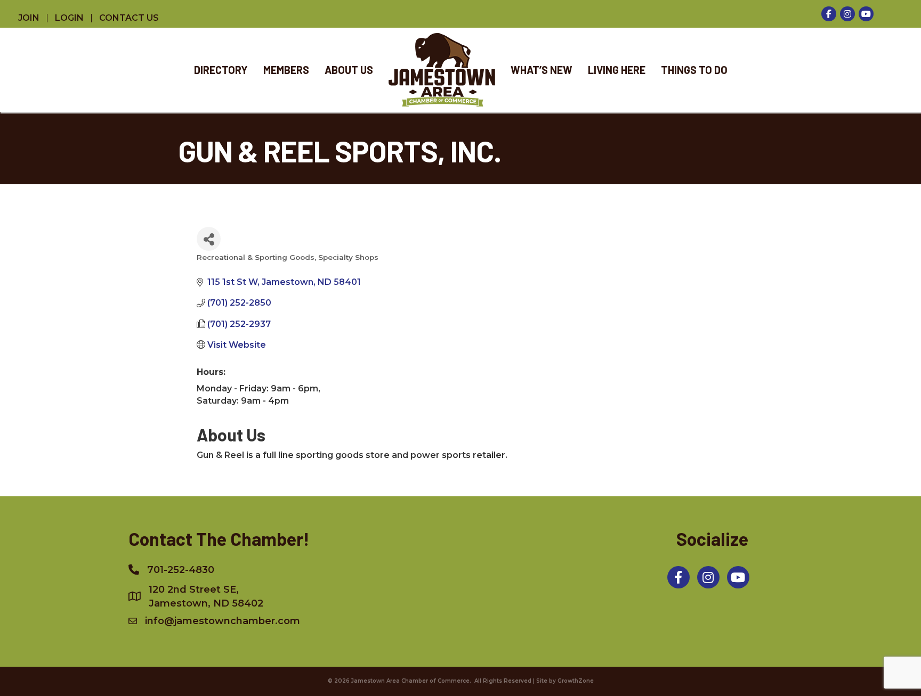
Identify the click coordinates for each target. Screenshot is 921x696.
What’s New (541, 69)
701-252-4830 (180, 570)
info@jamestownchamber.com (222, 621)
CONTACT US (129, 18)
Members (286, 69)
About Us (349, 69)
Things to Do (694, 69)
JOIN (28, 18)
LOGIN (69, 18)
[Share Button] (209, 239)
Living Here (616, 69)
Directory (221, 69)
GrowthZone (576, 680)
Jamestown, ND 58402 (206, 596)
